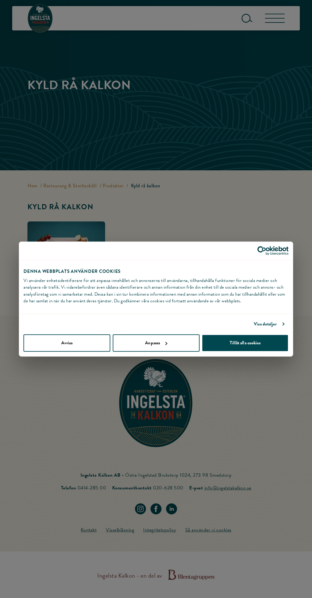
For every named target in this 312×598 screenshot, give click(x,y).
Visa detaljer (265, 324)
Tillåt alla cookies (245, 342)
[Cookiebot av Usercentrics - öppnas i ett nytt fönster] (262, 250)
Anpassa (152, 342)
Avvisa (67, 342)
